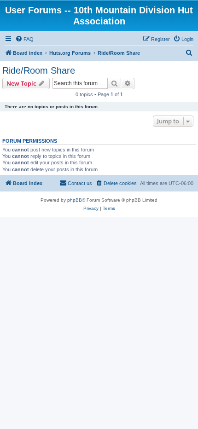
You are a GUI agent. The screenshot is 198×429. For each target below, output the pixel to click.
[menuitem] (24, 39)
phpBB (74, 200)
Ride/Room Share (38, 70)
